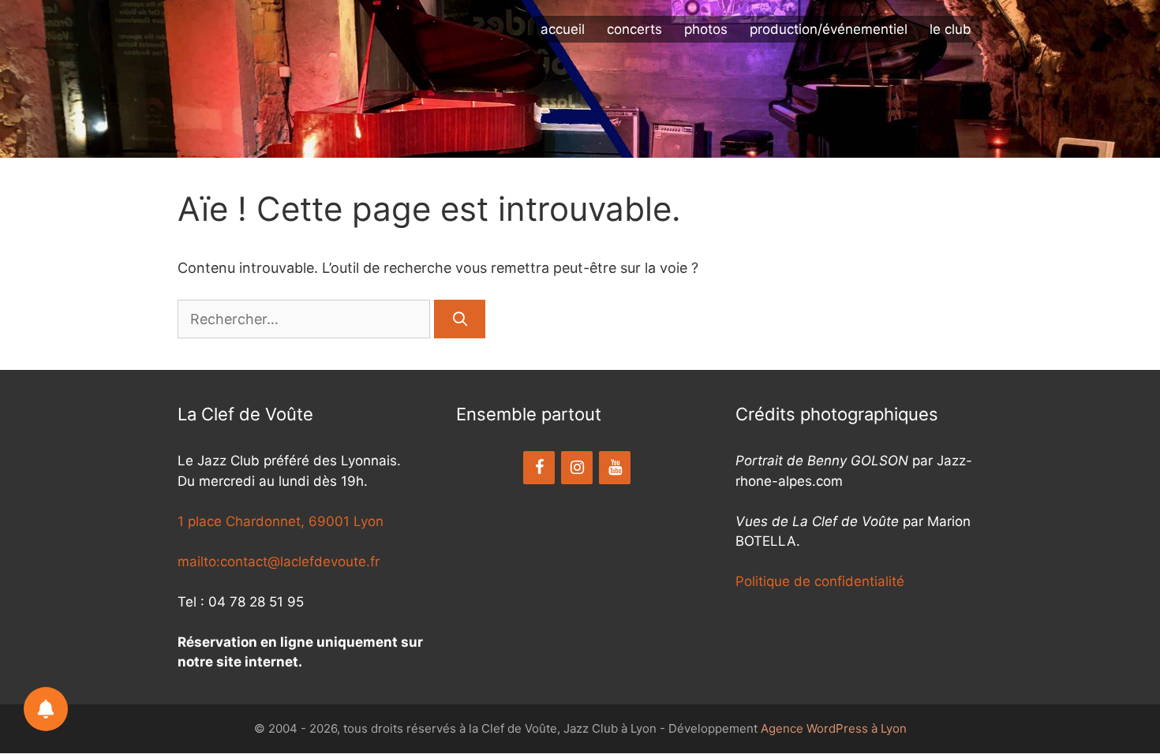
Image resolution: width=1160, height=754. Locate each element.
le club (950, 29)
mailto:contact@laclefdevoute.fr (279, 561)
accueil (563, 29)
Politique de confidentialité (819, 581)
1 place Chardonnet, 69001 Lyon (281, 521)
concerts (634, 29)
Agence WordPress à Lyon (834, 728)
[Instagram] (577, 467)
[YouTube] (615, 467)
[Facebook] (539, 467)
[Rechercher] (459, 319)
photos (706, 29)
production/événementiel (828, 29)
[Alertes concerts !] (46, 709)
